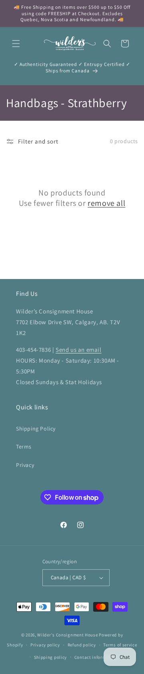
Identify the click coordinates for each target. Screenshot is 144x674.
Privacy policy (45, 645)
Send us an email (79, 349)
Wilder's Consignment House (67, 635)
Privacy (25, 465)
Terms (24, 446)
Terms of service (120, 645)
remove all (106, 203)
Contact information (96, 657)
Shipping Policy (36, 428)
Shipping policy (50, 657)
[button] (16, 43)
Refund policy (82, 645)
